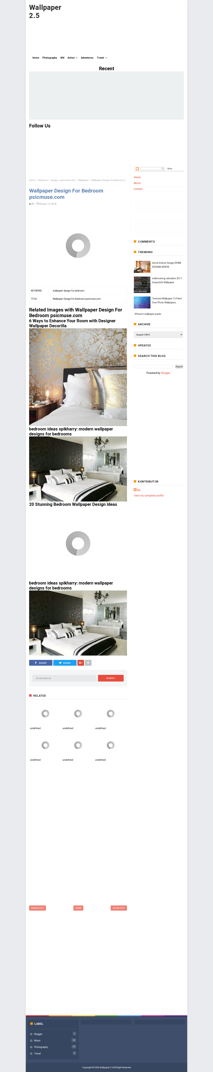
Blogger (165, 373)
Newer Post (37, 908)
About (137, 183)
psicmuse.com (68, 180)
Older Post (119, 908)
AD (139, 490)
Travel (37, 1053)
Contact (138, 189)
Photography (41, 1047)
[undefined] (45, 713)
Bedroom (43, 180)
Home (32, 180)
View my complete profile (149, 495)
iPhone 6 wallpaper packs (148, 314)
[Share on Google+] (80, 663)
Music (37, 1040)
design (54, 180)
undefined (35, 728)
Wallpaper (83, 180)
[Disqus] (78, 811)
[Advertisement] (123, 26)
